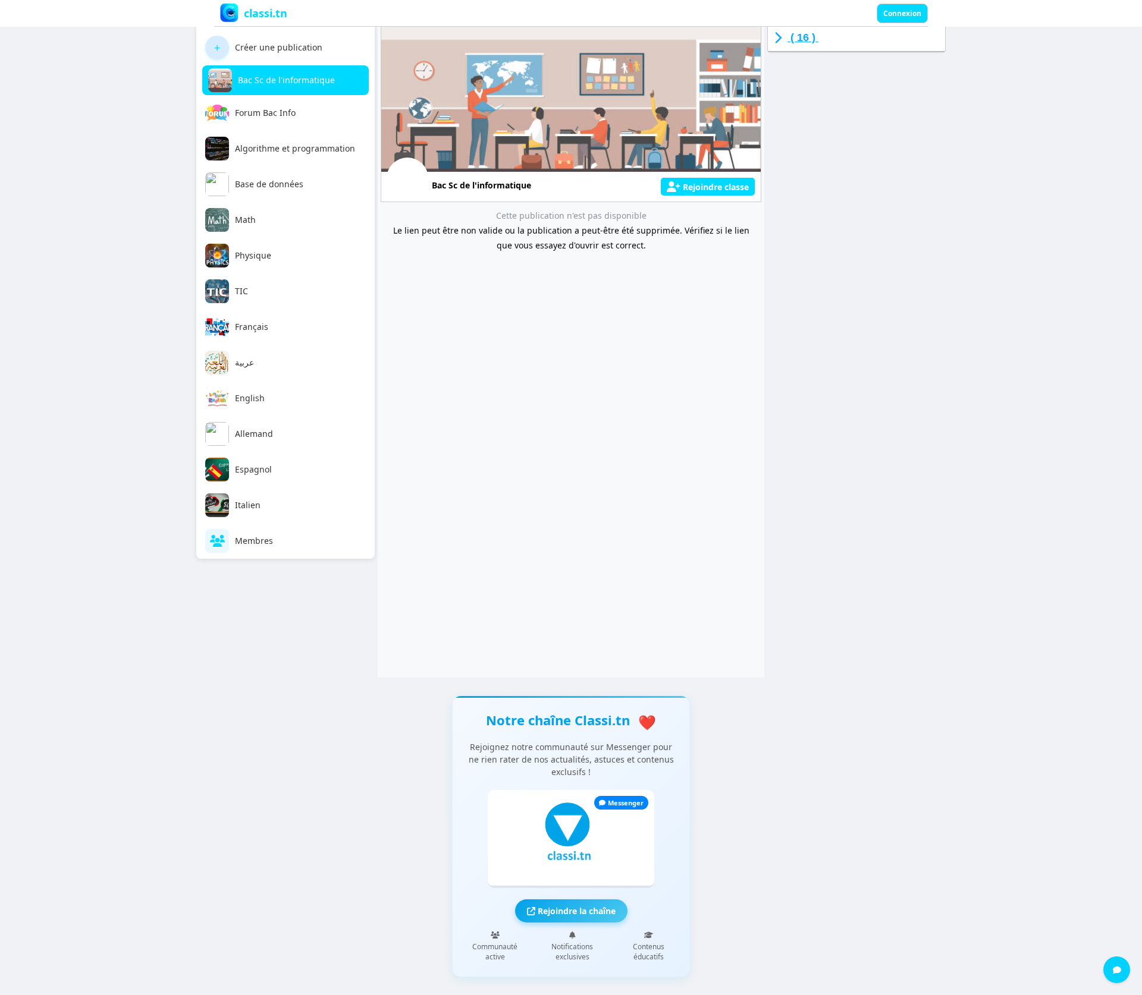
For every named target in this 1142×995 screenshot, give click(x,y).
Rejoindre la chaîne (575, 911)
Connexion (902, 13)
